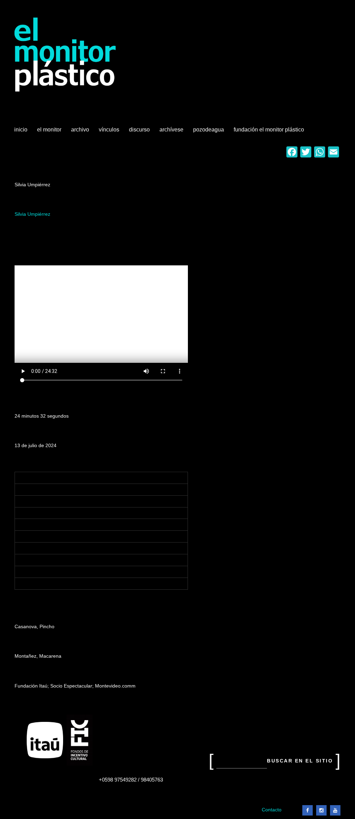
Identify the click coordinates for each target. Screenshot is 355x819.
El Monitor (50, 132)
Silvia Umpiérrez (32, 214)
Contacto (272, 809)
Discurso (139, 130)
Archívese (171, 130)
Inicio (20, 130)
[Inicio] (65, 54)
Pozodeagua (209, 132)
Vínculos (110, 132)
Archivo (80, 132)
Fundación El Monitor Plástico (269, 130)
